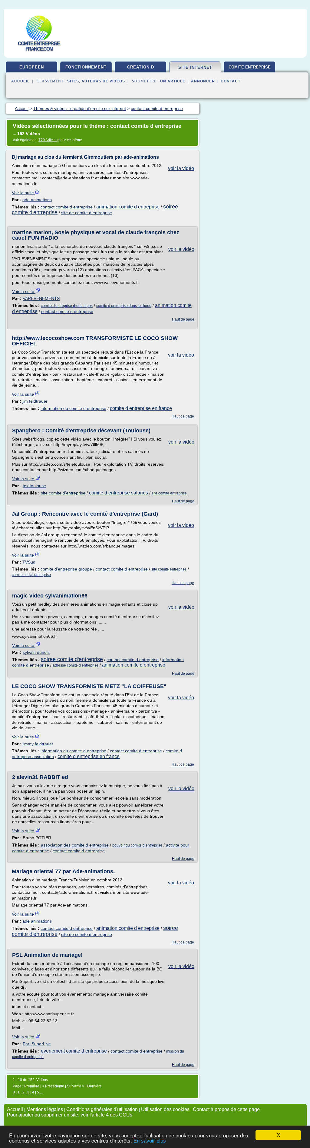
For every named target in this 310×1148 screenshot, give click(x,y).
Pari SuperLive (37, 1043)
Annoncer (203, 81)
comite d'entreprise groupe (66, 569)
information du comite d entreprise (73, 408)
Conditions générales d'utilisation (102, 1109)
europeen (31, 67)
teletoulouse (34, 485)
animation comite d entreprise (128, 206)
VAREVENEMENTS (41, 298)
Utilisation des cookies (165, 1109)
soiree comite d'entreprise (72, 659)
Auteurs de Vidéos (103, 81)
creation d (140, 67)
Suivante (74, 1086)
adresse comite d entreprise (75, 665)
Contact (230, 81)
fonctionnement (86, 67)
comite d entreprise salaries (118, 492)
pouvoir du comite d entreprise (137, 845)
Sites (73, 81)
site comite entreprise (169, 493)
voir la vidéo (181, 168)
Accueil (20, 81)
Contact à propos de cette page (226, 1109)
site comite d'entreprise (63, 493)
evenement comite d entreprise (74, 1050)
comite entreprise (250, 67)
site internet (195, 67)
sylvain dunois (36, 652)
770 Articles (48, 140)
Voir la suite (23, 192)
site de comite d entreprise (86, 212)
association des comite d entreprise (75, 845)
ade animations (37, 199)
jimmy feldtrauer (37, 743)
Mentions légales (44, 1109)
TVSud (28, 562)
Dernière (94, 1086)
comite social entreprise (31, 575)
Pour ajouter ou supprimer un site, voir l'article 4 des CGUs (69, 1114)
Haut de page (183, 319)
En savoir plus (150, 1141)
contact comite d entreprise (67, 207)
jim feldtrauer (35, 401)
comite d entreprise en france (141, 408)
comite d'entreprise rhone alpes (67, 306)
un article (172, 81)
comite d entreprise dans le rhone (123, 306)
